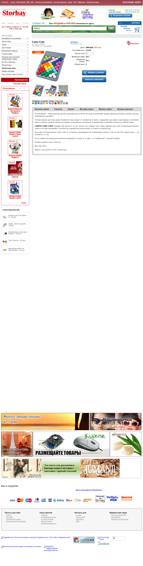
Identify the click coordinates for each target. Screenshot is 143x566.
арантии (58, 109)
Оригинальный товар (48, 517)
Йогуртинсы (6, 65)
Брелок (15, 177)
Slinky (4, 45)
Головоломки (7, 54)
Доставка (9, 517)
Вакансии (81, 2)
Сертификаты (116, 517)
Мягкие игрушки (8, 71)
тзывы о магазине (125, 109)
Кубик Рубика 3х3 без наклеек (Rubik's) (15, 111)
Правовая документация (119, 519)
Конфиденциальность (48, 523)
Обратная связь (92, 2)
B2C (32, 2)
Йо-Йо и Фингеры (9, 62)
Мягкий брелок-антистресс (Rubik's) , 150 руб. (17, 233)
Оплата (8, 515)
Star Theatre (6, 48)
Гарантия (44, 515)
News (70, 2)
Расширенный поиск (64, 31)
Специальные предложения (16, 521)
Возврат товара (46, 521)
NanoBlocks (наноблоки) (11, 39)
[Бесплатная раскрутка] (21, 547)
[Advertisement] (12, 297)
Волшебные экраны (10, 51)
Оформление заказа (13, 519)
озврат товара (105, 109)
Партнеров (80, 519)
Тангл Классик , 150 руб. (17, 240)
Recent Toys (6, 42)
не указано (47, 46)
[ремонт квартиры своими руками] (116, 545)
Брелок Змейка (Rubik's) (15, 156)
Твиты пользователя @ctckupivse (89, 490)
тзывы (71, 109)
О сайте (79, 515)
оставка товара (86, 109)
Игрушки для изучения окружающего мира (11, 58)
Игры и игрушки (7, 35)
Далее (23, 203)
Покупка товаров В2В (118, 515)
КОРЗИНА (136, 23)
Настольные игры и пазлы (12, 74)
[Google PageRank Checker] (104, 539)
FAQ (75, 2)
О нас (13, 2)
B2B (28, 2)
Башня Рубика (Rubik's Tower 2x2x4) (15, 134)
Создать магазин (60, 2)
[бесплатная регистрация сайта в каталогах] (104, 545)
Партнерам (20, 2)
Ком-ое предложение (43, 2)
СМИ (77, 521)
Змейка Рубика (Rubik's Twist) (15, 197)
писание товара (42, 109)
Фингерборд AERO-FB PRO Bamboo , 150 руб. (16, 249)
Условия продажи (47, 519)
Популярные (9, 88)
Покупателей (80, 517)
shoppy (74, 42)
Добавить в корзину (96, 72)
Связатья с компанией (94, 79)
